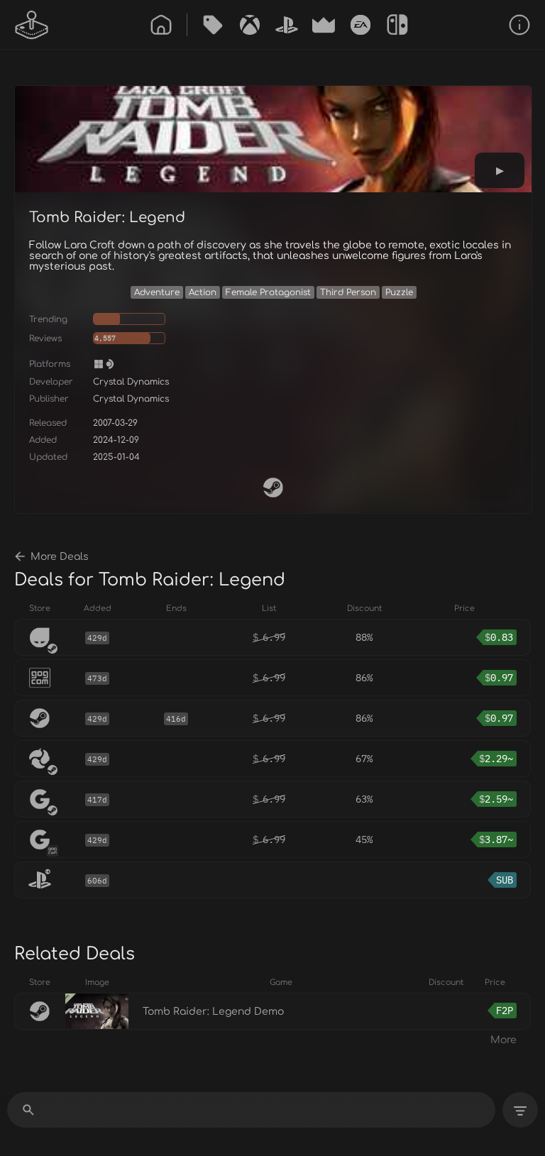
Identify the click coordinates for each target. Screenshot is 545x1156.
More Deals (60, 556)
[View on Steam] (273, 487)
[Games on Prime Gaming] (323, 24)
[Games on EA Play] (360, 24)
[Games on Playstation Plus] (286, 24)
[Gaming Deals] (213, 24)
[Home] (161, 24)
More (503, 1040)
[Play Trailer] (499, 170)
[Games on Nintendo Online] (397, 24)
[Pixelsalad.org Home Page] (32, 25)
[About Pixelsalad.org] (519, 24)
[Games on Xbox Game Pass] (249, 24)
